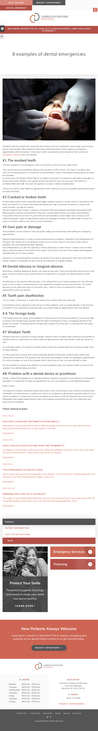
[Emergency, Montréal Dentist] (72, 552)
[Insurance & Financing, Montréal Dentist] (72, 564)
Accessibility (47, 713)
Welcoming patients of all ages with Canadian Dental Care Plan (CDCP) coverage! (49, 30)
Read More (8, 433)
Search (57, 713)
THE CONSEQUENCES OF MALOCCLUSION (23, 470)
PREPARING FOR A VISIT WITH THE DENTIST (24, 494)
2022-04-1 (8, 464)
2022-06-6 (8, 415)
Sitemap (66, 713)
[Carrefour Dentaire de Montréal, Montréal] (49, 669)
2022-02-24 (9, 488)
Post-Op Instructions (17, 534)
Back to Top (77, 713)
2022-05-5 (8, 440)
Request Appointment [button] (49, 3)
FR (2, 36)
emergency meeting (12, 154)
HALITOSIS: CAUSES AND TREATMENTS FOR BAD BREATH (31, 421)
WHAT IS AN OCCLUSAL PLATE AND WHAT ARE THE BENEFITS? (33, 445)
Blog (10, 541)
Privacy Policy (22, 713)
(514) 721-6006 (73, 698)
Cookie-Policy (35, 713)
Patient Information (17, 528)
